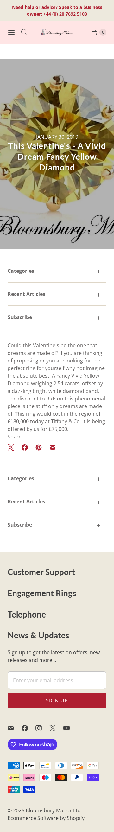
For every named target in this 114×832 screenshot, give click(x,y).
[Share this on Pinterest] (39, 447)
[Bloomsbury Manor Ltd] (57, 32)
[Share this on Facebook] (25, 447)
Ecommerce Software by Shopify (46, 818)
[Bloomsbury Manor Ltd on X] (56, 728)
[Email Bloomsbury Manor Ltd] (15, 728)
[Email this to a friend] (53, 447)
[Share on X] (13, 447)
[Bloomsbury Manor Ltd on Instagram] (42, 728)
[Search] (24, 32)
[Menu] (11, 32)
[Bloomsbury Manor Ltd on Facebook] (28, 728)
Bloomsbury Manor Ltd (53, 810)
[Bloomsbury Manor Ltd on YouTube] (70, 728)
